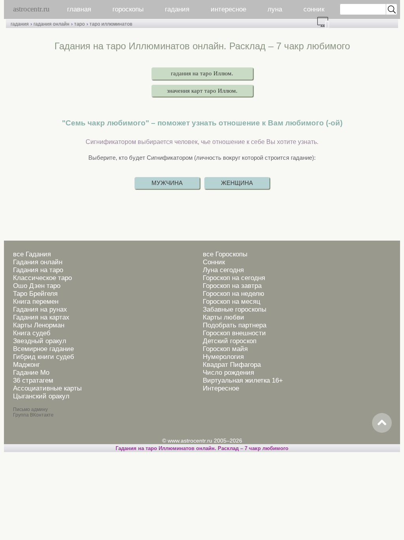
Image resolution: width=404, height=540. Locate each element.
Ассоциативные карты (47, 388)
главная (79, 9)
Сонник (214, 262)
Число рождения (228, 372)
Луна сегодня (223, 270)
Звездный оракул (39, 341)
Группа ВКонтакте (33, 415)
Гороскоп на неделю (233, 293)
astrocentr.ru (31, 9)
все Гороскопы (225, 254)
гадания (177, 9)
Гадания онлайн (37, 262)
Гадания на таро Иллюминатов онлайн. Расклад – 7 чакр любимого (202, 448)
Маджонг (26, 364)
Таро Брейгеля (35, 293)
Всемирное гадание (43, 349)
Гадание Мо (31, 372)
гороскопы (128, 9)
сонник (313, 9)
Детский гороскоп (229, 341)
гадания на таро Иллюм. (202, 73)
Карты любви (223, 317)
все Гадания (32, 254)
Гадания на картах (41, 317)
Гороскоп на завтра (232, 286)
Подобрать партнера (234, 325)
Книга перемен (35, 301)
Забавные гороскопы (234, 309)
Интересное (221, 388)
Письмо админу (30, 409)
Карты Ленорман (38, 325)
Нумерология (223, 357)
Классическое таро (42, 278)
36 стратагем (33, 380)
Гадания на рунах (40, 309)
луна (274, 9)
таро (79, 24)
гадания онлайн (51, 24)
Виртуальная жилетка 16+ (243, 380)
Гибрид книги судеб (43, 357)
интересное (228, 9)
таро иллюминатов (111, 24)
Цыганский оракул (41, 396)
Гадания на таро (38, 270)
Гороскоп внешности (234, 333)
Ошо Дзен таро (36, 286)
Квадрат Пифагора (232, 364)
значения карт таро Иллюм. (202, 91)
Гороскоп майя (225, 349)
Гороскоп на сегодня (234, 278)
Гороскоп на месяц (231, 301)
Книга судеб (31, 333)
